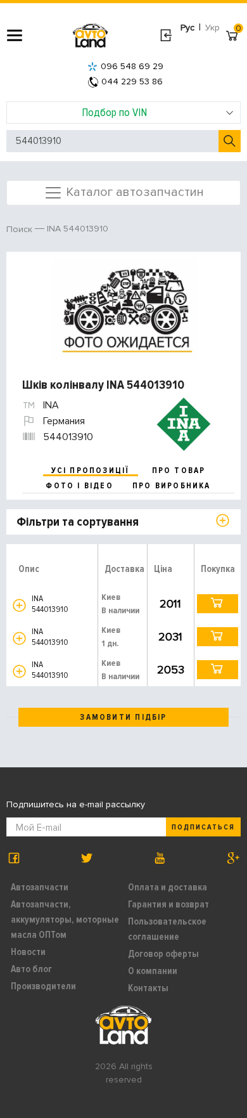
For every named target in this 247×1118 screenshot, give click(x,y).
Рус (187, 27)
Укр (212, 27)
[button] (19, 605)
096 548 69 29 (132, 66)
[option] (125, 309)
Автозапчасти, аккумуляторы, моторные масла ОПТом (65, 919)
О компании (152, 971)
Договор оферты (163, 953)
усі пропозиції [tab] (90, 470)
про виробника (171, 486)
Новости (28, 952)
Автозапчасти (39, 887)
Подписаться (203, 827)
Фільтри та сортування (77, 522)
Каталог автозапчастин (133, 191)
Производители (43, 986)
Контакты (148, 988)
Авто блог (31, 969)
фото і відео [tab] (79, 486)
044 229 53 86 (132, 81)
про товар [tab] (179, 470)
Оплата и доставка (167, 887)
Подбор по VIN (114, 112)
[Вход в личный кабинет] (165, 35)
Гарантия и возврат (168, 904)
